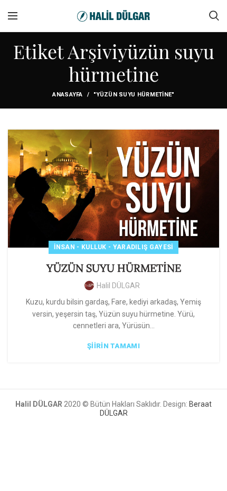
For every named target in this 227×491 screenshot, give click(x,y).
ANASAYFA (67, 94)
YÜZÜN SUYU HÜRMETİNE (113, 267)
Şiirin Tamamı (113, 345)
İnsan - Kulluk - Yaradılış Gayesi (114, 247)
